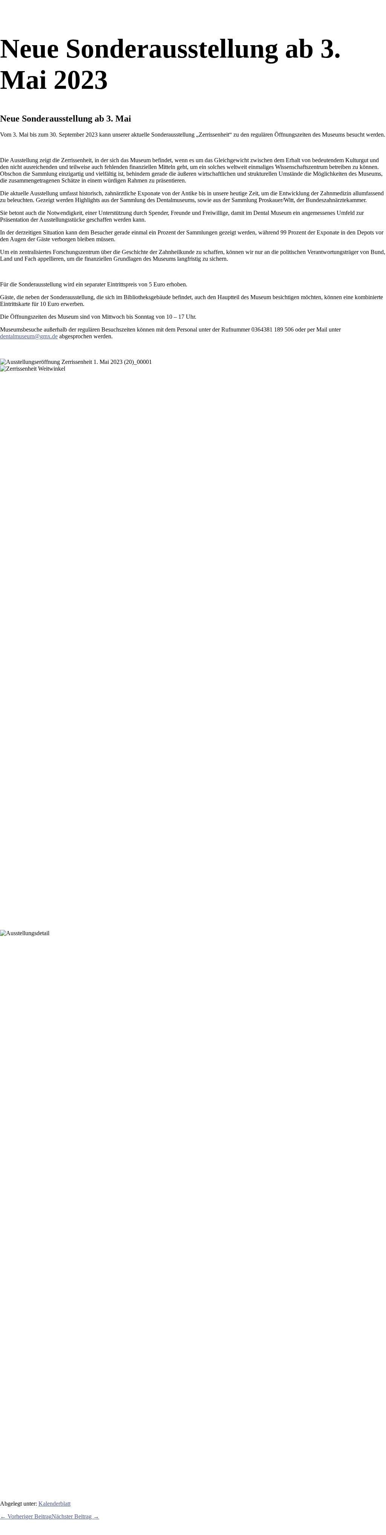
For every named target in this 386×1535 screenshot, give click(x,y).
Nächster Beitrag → (75, 1516)
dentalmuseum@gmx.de (29, 336)
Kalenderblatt (54, 1503)
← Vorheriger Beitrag (26, 1516)
